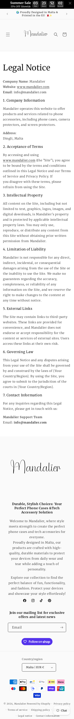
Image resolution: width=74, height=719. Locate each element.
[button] (8, 34)
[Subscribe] (61, 627)
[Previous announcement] (7, 14)
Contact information (48, 715)
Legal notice (25, 715)
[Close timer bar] (70, 3)
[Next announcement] (66, 14)
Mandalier (20, 703)
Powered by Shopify (38, 703)
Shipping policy (40, 709)
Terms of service (17, 709)
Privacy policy (62, 703)
